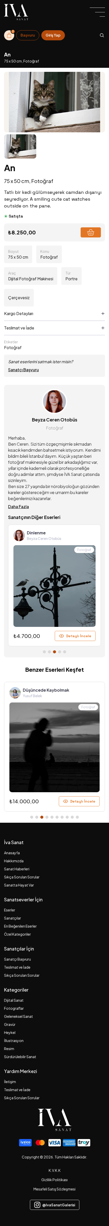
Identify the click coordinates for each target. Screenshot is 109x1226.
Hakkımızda (14, 861)
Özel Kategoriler (17, 934)
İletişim (10, 1081)
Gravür (9, 1024)
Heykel (9, 1032)
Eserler (9, 910)
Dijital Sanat (14, 1000)
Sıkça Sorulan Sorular (22, 877)
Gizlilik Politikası (54, 1179)
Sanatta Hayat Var (19, 885)
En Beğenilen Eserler (20, 926)
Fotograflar (14, 1008)
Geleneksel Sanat (18, 1016)
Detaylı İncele (78, 636)
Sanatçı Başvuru (23, 369)
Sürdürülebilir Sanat (20, 1056)
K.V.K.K (55, 1170)
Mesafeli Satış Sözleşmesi (54, 1189)
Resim (9, 1048)
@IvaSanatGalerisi (58, 1205)
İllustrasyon (14, 1040)
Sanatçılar (12, 918)
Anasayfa (12, 852)
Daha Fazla (18, 506)
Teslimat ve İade (17, 967)
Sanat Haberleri (16, 869)
